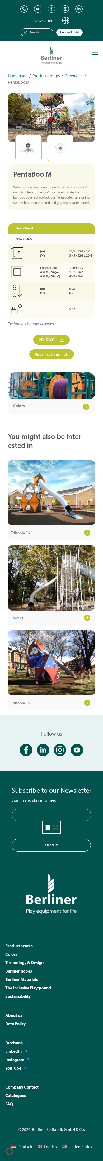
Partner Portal (69, 32)
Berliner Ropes (18, 971)
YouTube (13, 1068)
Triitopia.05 (20, 702)
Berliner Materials (21, 979)
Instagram (14, 1059)
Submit (51, 845)
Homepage (17, 75)
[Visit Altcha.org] (55, 827)
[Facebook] (51, 9)
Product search (19, 945)
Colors (19, 405)
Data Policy (15, 1023)
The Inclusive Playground (28, 987)
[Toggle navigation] (95, 52)
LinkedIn (13, 1051)
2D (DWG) (47, 339)
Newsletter (43, 20)
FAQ (9, 1103)
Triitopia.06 (20, 532)
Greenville (74, 75)
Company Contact (22, 1087)
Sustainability (18, 996)
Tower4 (17, 617)
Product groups (46, 75)
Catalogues (15, 1095)
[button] (9, 1151)
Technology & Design (24, 962)
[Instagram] (65, 9)
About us (13, 1015)
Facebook (14, 1042)
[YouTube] (37, 9)
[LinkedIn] (79, 9)
